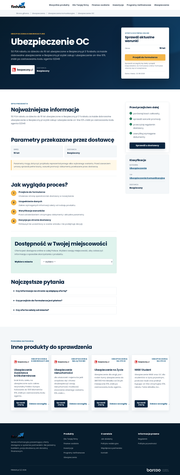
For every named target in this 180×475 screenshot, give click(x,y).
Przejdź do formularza (145, 57)
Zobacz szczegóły (38, 404)
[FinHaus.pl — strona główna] (18, 5)
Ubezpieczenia (161, 5)
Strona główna (22, 13)
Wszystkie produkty (59, 5)
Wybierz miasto (24, 261)
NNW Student (143, 370)
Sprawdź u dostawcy (147, 145)
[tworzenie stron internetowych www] (158, 470)
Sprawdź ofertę (20, 404)
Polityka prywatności (147, 443)
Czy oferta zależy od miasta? (32, 310)
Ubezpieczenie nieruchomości (63, 371)
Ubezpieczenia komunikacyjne (61, 13)
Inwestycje (118, 5)
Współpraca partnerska (111, 448)
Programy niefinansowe (139, 5)
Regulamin (142, 439)
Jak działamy (107, 439)
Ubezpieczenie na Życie (108, 370)
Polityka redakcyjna (109, 443)
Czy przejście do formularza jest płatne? (39, 300)
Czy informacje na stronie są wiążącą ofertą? (41, 290)
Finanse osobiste (101, 5)
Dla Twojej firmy (80, 5)
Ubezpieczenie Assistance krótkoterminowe (24, 372)
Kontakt (104, 453)
